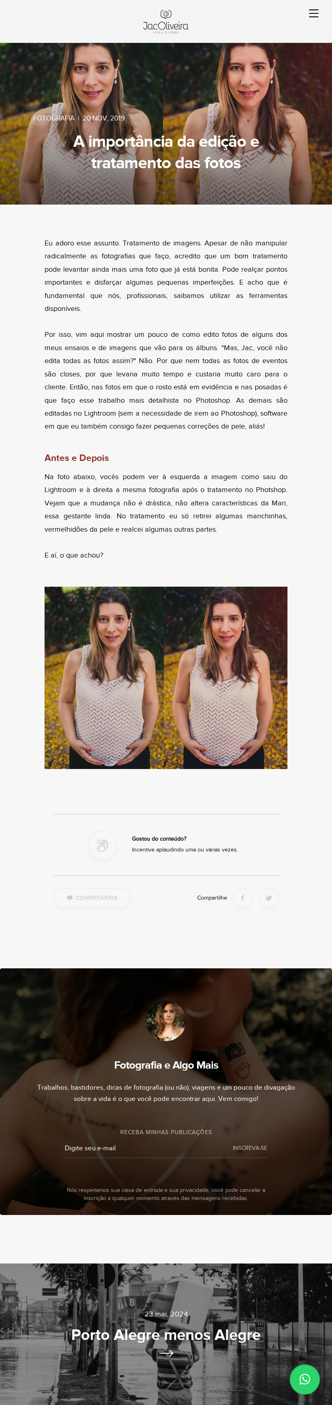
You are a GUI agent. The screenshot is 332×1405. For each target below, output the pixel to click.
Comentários (97, 898)
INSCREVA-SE (250, 1148)
